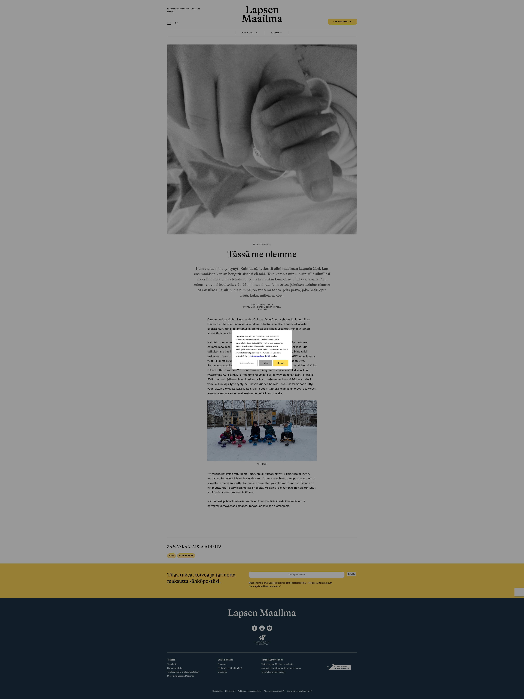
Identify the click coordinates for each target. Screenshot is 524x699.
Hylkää (265, 363)
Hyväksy (280, 363)
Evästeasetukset (247, 363)
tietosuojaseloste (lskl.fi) (260, 356)
